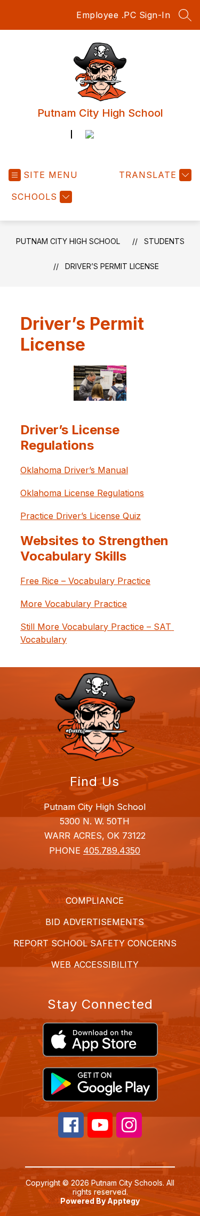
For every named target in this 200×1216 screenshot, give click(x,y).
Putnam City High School (68, 241)
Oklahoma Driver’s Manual (74, 470)
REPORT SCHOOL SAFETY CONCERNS (95, 943)
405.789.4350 (111, 850)
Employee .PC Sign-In (123, 15)
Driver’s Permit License (112, 266)
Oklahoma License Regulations (82, 493)
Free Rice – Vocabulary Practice (85, 580)
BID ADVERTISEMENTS (94, 922)
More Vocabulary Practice (73, 603)
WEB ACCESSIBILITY (95, 964)
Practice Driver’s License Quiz (80, 515)
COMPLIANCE (95, 900)
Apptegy (123, 1200)
